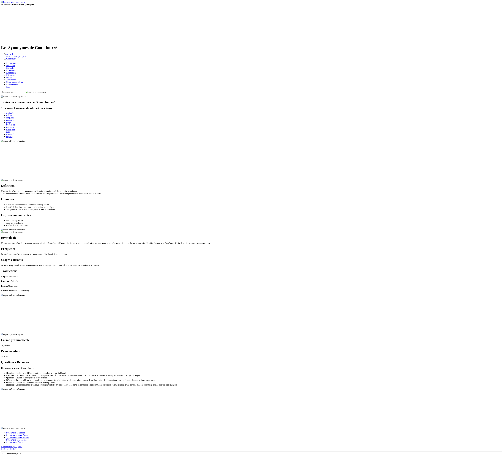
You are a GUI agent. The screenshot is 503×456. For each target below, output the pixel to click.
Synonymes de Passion (15, 433)
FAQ (8, 87)
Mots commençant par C (16, 56)
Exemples (10, 68)
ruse (8, 132)
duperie (9, 136)
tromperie (10, 127)
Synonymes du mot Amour (17, 435)
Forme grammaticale (14, 82)
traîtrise (9, 115)
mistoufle (10, 113)
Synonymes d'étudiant (15, 442)
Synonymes (11, 63)
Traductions (11, 80)
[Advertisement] (251, 24)
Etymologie (11, 73)
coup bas (10, 118)
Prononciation (12, 84)
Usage (9, 77)
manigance (10, 129)
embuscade (10, 120)
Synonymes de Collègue (16, 440)
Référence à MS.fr (8, 449)
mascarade (10, 134)
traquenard (10, 125)
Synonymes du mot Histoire (17, 437)
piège (8, 122)
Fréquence (10, 75)
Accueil (9, 54)
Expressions (11, 70)
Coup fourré (11, 59)
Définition (10, 65)
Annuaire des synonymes (11, 447)
